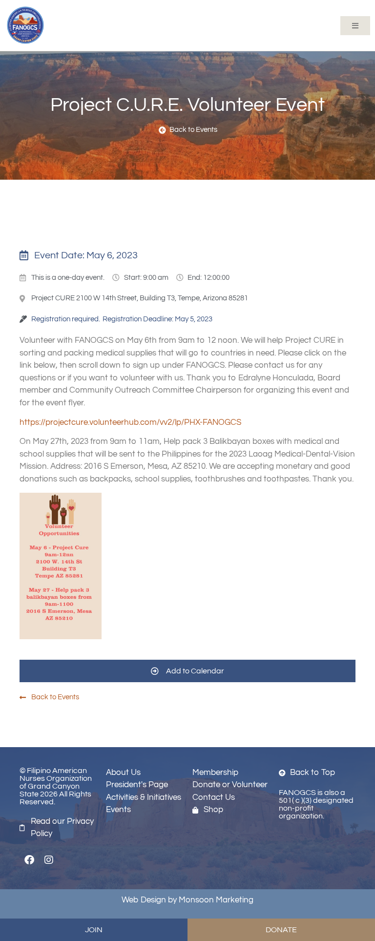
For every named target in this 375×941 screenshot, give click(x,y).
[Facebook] (29, 860)
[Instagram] (49, 860)
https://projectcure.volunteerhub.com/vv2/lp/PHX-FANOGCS (130, 422)
